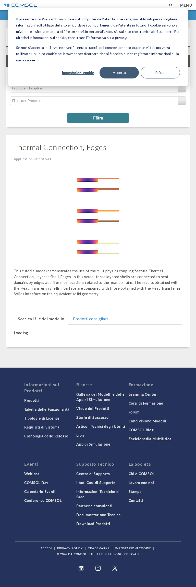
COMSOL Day (36, 482)
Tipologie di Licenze (42, 418)
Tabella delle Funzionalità (46, 409)
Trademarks (98, 548)
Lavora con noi (141, 482)
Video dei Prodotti (92, 408)
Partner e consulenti (94, 505)
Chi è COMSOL (142, 473)
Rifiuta (160, 72)
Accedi (46, 548)
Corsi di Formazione (146, 403)
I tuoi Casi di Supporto (95, 482)
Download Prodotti (93, 523)
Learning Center (143, 394)
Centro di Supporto (93, 473)
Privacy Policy (70, 548)
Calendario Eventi (40, 491)
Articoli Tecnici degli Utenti (100, 426)
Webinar (31, 473)
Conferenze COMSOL (43, 500)
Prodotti (31, 400)
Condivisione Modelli (147, 420)
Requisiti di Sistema (41, 427)
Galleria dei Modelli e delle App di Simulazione (100, 397)
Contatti (136, 500)
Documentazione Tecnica (98, 514)
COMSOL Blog (141, 429)
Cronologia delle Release (46, 435)
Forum (134, 412)
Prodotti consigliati (90, 318)
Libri (80, 435)
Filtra (98, 118)
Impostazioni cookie (78, 72)
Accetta (119, 72)
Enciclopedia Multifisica (150, 438)
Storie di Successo (92, 417)
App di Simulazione (93, 444)
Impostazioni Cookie (133, 548)
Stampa (135, 491)
